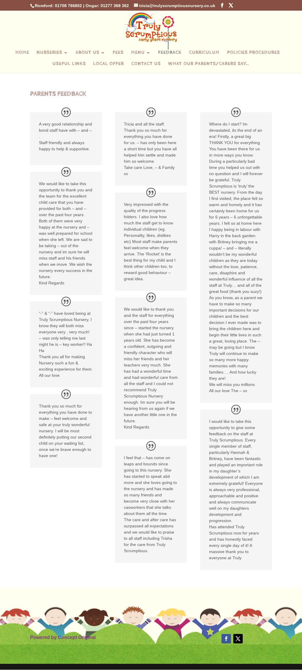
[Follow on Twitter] (238, 638)
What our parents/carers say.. (208, 64)
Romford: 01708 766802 (58, 5)
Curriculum (204, 52)
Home (22, 52)
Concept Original (77, 637)
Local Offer (108, 64)
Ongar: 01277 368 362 (107, 5)
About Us (87, 52)
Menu (138, 52)
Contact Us (146, 64)
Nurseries (49, 52)
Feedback (170, 52)
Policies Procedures (253, 52)
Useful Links (69, 64)
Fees (118, 52)
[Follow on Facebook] (226, 638)
